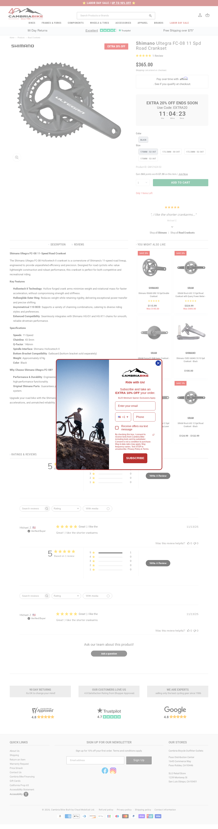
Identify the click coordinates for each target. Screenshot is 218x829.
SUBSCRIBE (135, 458)
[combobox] (123, 416)
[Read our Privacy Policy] (153, 435)
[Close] (158, 363)
